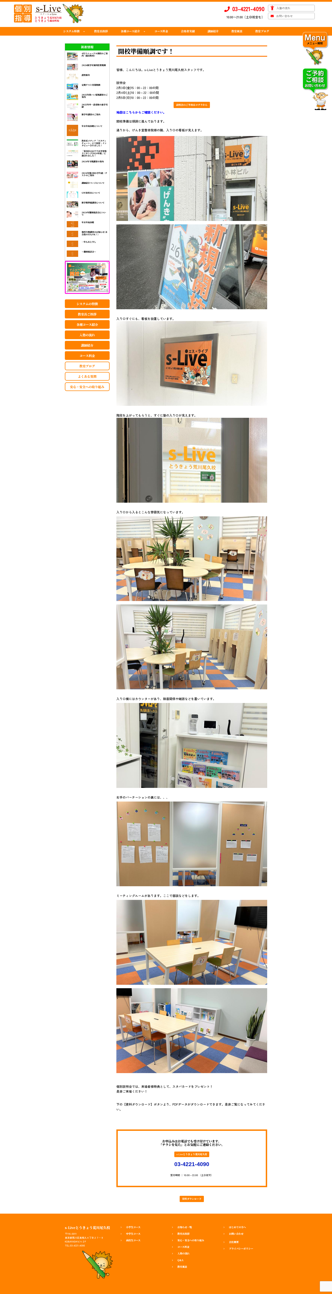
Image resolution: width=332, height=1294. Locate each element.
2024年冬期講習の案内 (93, 161)
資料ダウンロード (191, 1199)
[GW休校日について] (72, 195)
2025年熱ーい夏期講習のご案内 (95, 95)
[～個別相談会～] (72, 253)
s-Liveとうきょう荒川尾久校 (191, 1154)
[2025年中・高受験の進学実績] (72, 106)
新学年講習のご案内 (91, 114)
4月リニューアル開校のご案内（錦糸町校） (95, 54)
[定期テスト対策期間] (72, 87)
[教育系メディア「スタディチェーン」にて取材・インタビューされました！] (72, 142)
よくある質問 (87, 376)
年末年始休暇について (92, 125)
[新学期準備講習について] (72, 204)
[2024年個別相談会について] (72, 214)
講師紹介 (87, 345)
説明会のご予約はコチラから (192, 105)
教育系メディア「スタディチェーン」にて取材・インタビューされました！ (94, 143)
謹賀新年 (86, 74)
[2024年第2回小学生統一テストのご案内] (72, 175)
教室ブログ (87, 366)
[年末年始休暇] (72, 224)
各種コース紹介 (87, 324)
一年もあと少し (89, 241)
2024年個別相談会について (94, 213)
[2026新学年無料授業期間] (72, 67)
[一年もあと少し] (72, 244)
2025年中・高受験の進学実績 (95, 105)
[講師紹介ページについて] (72, 185)
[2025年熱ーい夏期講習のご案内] (72, 97)
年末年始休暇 (88, 222)
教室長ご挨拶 (87, 314)
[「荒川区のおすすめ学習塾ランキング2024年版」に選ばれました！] (72, 153)
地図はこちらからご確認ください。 (141, 112)
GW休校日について (91, 192)
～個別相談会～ (89, 251)
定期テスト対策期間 (91, 84)
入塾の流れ (87, 335)
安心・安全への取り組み (87, 386)
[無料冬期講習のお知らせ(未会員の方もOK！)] (72, 234)
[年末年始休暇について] (72, 130)
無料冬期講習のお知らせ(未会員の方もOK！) (94, 233)
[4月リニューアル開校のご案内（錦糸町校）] (72, 56)
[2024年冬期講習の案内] (72, 164)
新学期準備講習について (93, 202)
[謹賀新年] (72, 77)
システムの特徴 (87, 303)
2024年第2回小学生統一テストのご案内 (94, 174)
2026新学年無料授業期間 (94, 65)
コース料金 (87, 355)
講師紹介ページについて (93, 182)
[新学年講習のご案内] (72, 117)
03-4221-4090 (191, 1164)
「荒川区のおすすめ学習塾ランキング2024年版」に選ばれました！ (94, 153)
